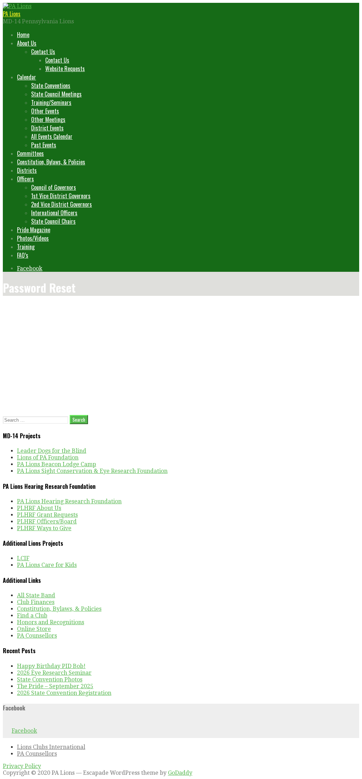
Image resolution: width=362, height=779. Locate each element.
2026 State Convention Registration (64, 693)
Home (23, 34)
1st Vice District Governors (60, 196)
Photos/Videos (33, 238)
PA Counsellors (37, 635)
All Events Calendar (51, 136)
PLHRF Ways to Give (44, 528)
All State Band (36, 595)
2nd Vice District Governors (61, 204)
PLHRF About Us (39, 508)
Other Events (45, 111)
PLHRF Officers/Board (47, 521)
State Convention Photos (49, 679)
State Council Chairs (53, 221)
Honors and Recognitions (50, 622)
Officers (25, 179)
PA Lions (12, 14)
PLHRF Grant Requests (47, 514)
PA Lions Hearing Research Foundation (69, 501)
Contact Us (43, 51)
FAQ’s (22, 255)
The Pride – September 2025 (55, 686)
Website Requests (65, 68)
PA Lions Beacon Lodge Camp (56, 464)
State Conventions (50, 85)
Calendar (26, 77)
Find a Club (32, 615)
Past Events (43, 145)
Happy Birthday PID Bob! (51, 666)
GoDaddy (180, 772)
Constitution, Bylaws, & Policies (51, 162)
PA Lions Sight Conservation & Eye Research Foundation (92, 471)
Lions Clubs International (51, 747)
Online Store (34, 629)
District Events (47, 128)
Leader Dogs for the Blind (51, 450)
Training (26, 246)
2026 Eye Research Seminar (54, 672)
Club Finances (35, 602)
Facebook (29, 268)
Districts (27, 170)
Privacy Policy (22, 766)
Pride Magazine (33, 230)
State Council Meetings (56, 94)
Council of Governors (53, 187)
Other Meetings (48, 119)
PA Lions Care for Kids (47, 565)
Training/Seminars (51, 102)
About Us (26, 43)
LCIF (23, 558)
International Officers (54, 213)
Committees (30, 153)
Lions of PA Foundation (47, 457)
